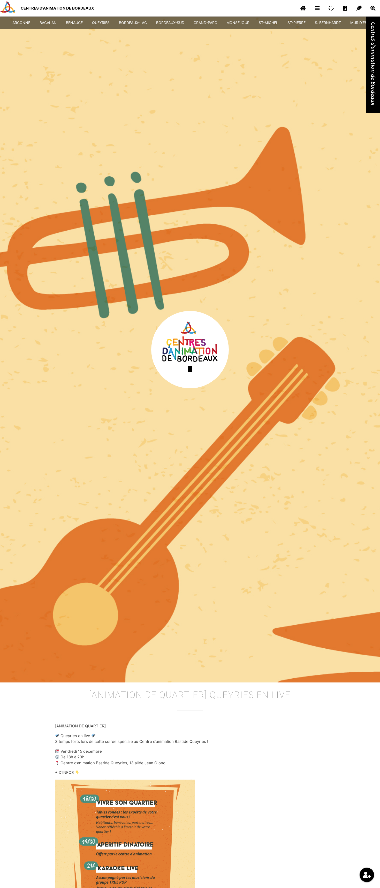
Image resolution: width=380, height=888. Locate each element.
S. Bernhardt (328, 22)
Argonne (21, 22)
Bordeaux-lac (133, 22)
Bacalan (48, 22)
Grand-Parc (205, 22)
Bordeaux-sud (170, 22)
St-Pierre (296, 22)
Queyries (101, 22)
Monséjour (237, 22)
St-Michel (268, 22)
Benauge (74, 22)
